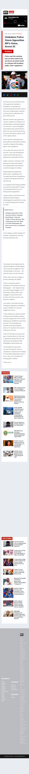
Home (3, 681)
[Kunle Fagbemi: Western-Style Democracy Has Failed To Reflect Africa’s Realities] (8, 600)
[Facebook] (3, 365)
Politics (8, 51)
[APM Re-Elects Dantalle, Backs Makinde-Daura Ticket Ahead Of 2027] (8, 450)
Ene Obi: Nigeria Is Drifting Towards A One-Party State (19, 424)
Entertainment (5, 691)
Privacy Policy (14, 689)
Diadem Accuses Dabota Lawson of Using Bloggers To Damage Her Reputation (19, 443)
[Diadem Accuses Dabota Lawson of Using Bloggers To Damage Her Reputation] (8, 440)
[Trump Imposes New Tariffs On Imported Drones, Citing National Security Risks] (8, 558)
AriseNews (19, 33)
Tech (3, 694)
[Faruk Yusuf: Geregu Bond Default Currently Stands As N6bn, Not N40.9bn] (8, 550)
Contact (3, 699)
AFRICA (3, 686)
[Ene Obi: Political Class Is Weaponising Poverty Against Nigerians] (8, 541)
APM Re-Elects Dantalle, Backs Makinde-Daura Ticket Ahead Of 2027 (18, 454)
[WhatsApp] (5, 365)
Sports (3, 692)
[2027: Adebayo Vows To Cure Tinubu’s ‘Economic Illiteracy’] (8, 387)
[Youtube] (6, 365)
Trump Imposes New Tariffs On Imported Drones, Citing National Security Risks (20, 562)
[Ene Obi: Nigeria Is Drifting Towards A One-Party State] (8, 422)
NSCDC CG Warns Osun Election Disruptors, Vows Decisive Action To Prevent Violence (19, 591)
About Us (13, 685)
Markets (13, 697)
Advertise (13, 686)
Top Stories (7, 538)
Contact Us (13, 688)
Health (3, 696)
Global (3, 684)
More (3, 700)
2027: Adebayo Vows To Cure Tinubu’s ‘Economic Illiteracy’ (19, 389)
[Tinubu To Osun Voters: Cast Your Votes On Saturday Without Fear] (8, 569)
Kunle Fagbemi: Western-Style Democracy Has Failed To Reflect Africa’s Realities (19, 604)
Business (4, 688)
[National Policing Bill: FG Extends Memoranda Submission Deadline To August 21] (8, 577)
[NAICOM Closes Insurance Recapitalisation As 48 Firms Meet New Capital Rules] (8, 430)
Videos (3, 697)
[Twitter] (4, 365)
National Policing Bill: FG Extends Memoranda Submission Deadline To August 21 (20, 581)
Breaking (4, 683)
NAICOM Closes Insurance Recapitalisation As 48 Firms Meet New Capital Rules (19, 433)
